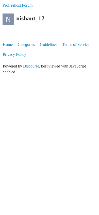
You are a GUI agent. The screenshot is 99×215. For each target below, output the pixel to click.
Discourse (31, 66)
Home (8, 44)
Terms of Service (75, 44)
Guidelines (48, 44)
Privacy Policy (14, 54)
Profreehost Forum (17, 5)
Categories (26, 44)
